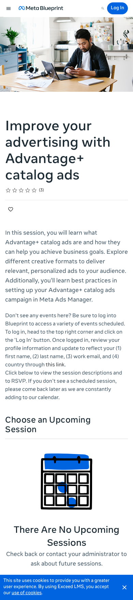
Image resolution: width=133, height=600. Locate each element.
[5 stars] (34, 190)
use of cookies (27, 593)
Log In (117, 8)
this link (55, 365)
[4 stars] (28, 190)
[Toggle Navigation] (8, 8)
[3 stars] (21, 190)
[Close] (124, 587)
